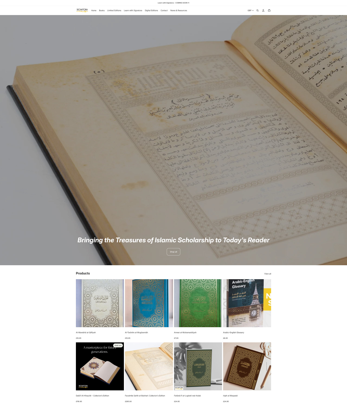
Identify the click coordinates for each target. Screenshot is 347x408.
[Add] (119, 323)
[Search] (258, 10)
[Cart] (269, 10)
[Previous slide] (80, 366)
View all (267, 274)
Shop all (173, 252)
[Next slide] (120, 366)
